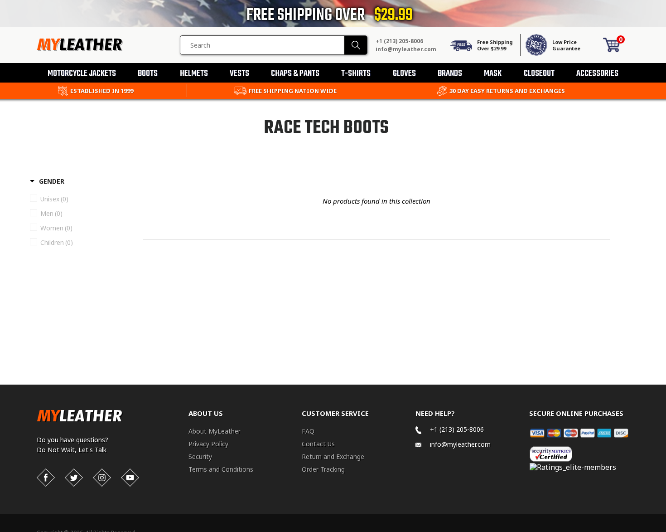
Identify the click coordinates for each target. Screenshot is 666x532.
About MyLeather (214, 431)
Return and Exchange (333, 456)
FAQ (308, 431)
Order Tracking (323, 469)
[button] (665, 530)
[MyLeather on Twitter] (74, 478)
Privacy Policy (208, 443)
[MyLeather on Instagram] (102, 478)
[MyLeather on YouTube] (130, 478)
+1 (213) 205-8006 (399, 41)
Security (200, 456)
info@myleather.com (406, 49)
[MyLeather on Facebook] (46, 478)
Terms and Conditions (220, 469)
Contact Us (318, 443)
